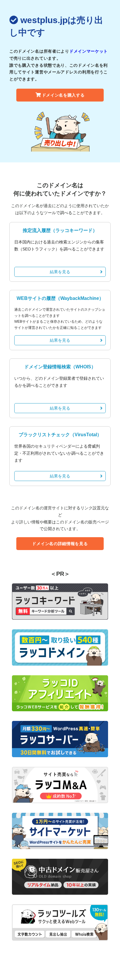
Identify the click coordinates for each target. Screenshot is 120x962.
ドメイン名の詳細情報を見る (60, 543)
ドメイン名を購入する (63, 95)
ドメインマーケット (88, 51)
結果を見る (60, 271)
